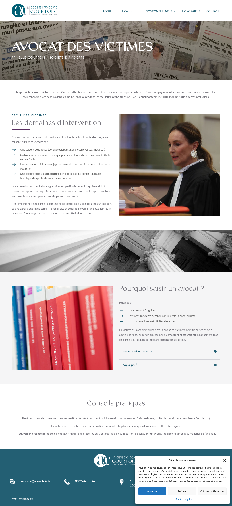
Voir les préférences (212, 491)
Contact (212, 11)
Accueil (108, 11)
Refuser (182, 491)
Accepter (152, 491)
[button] (225, 460)
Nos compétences (159, 11)
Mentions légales (183, 499)
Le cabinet (128, 11)
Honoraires (191, 11)
